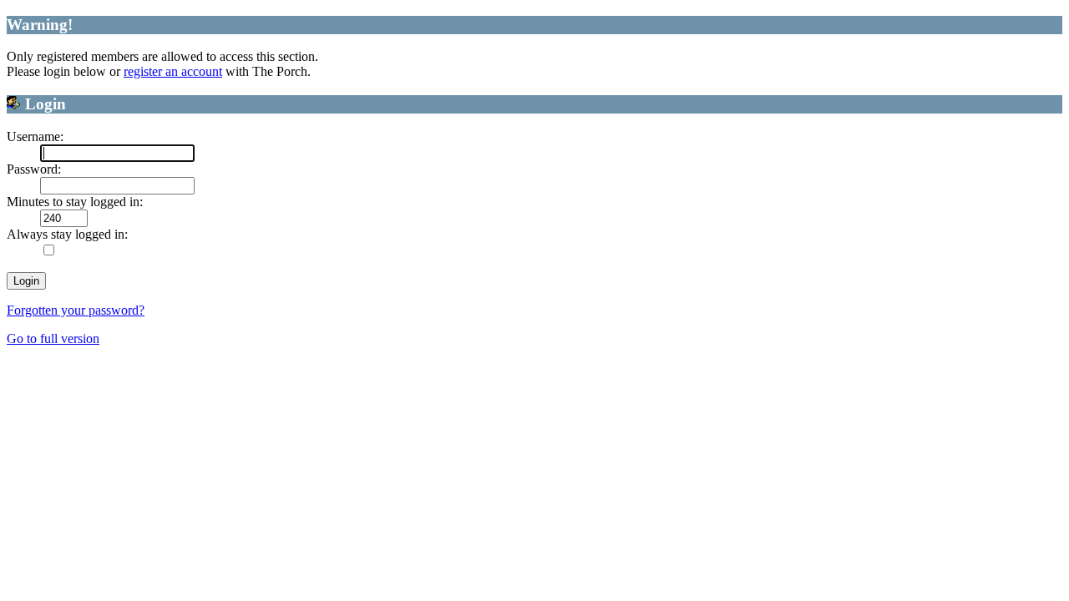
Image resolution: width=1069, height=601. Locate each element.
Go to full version (53, 338)
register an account (173, 71)
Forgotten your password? (75, 310)
